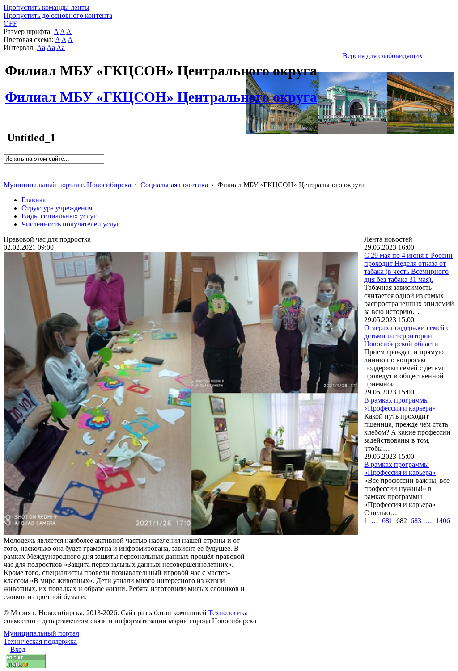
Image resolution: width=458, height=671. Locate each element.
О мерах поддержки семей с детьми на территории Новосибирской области (407, 336)
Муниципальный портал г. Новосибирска (67, 185)
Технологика (228, 612)
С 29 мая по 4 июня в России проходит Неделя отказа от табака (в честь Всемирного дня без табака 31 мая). (408, 267)
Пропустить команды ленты (46, 7)
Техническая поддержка (40, 641)
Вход (17, 649)
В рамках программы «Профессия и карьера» (400, 404)
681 (387, 520)
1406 (443, 520)
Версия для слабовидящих (383, 55)
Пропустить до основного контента (58, 15)
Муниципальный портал (41, 633)
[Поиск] (6, 167)
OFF (10, 23)
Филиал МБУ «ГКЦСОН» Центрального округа (161, 92)
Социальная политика (174, 185)
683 (416, 520)
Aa (41, 47)
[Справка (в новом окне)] (7, 175)
